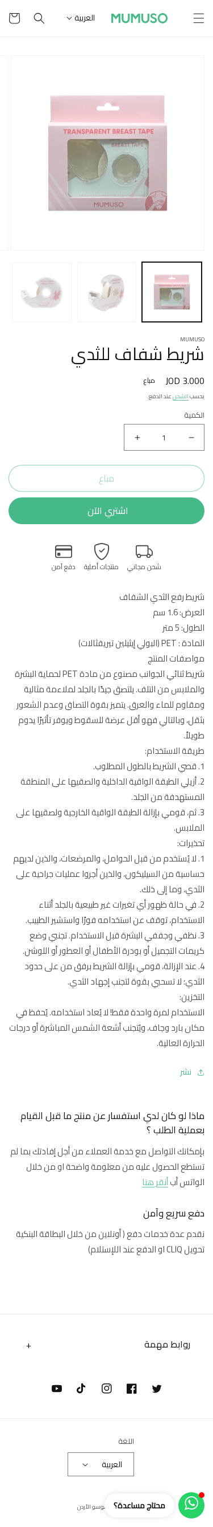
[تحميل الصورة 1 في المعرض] (172, 292)
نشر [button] (185, 1072)
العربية (84, 17)
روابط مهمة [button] (167, 1344)
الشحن (181, 396)
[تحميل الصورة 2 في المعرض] (107, 292)
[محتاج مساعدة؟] (191, 1505)
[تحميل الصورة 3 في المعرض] (42, 292)
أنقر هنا (155, 1182)
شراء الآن (106, 510)
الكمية (194, 415)
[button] (198, 18)
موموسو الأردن (96, 1506)
